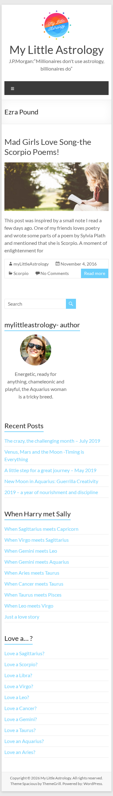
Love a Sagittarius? (24, 653)
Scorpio (21, 273)
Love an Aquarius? (24, 741)
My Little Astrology (56, 49)
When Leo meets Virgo (28, 606)
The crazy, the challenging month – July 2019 (52, 441)
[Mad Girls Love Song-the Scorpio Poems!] (56, 165)
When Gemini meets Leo (30, 551)
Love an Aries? (19, 752)
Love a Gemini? (20, 719)
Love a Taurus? (19, 730)
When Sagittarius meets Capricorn (41, 529)
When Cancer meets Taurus (33, 584)
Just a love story (21, 616)
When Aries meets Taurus (31, 573)
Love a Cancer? (20, 708)
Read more (94, 273)
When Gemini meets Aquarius (36, 562)
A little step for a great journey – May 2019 (50, 470)
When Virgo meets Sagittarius (36, 540)
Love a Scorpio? (20, 664)
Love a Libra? (18, 675)
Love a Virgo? (18, 686)
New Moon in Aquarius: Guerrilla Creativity (51, 481)
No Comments (54, 273)
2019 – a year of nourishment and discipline (51, 492)
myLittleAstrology (31, 263)
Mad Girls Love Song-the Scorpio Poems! (47, 147)
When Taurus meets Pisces (33, 595)
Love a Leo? (16, 697)
